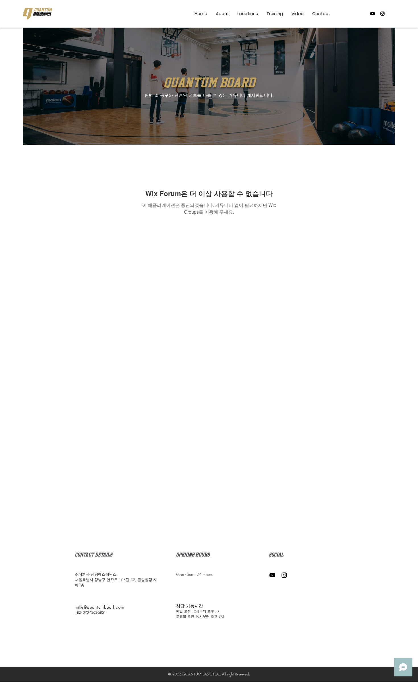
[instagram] (382, 14)
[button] (274, 13)
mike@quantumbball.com (99, 607)
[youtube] (372, 14)
